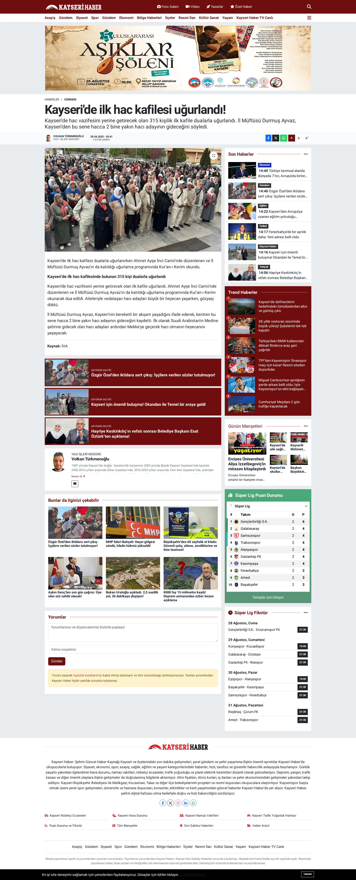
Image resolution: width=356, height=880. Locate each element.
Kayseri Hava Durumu (132, 815)
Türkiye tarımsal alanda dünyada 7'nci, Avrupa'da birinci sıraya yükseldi (282, 174)
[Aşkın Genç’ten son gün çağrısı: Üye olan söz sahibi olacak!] (75, 573)
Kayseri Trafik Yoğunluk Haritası (274, 815)
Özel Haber (243, 7)
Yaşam (227, 18)
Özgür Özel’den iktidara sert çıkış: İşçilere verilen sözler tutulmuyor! (73, 544)
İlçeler (170, 18)
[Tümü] (306, 154)
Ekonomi (126, 18)
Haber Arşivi (261, 825)
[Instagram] (178, 802)
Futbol (263, 226)
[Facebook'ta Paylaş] (268, 138)
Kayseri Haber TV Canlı (255, 18)
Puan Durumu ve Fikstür (65, 825)
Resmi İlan (187, 18)
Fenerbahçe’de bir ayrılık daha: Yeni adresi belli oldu (282, 234)
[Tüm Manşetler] (306, 426)
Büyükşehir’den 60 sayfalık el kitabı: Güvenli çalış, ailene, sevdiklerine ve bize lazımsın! (190, 546)
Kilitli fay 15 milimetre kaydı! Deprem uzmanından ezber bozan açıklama (189, 596)
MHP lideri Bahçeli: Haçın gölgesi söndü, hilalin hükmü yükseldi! (130, 544)
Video (195, 7)
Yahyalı (264, 266)
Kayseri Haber (268, 246)
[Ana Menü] (309, 18)
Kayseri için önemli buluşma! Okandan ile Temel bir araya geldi (282, 255)
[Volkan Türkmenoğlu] (58, 461)
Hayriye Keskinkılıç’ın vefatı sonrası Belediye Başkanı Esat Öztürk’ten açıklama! (282, 276)
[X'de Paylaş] (275, 138)
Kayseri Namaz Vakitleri (201, 815)
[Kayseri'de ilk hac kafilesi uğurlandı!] (133, 199)
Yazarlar (217, 7)
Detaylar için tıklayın (268, 597)
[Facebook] (162, 802)
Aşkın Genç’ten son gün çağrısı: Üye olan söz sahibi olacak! (75, 594)
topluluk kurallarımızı (88, 675)
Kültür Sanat (209, 18)
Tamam (307, 874)
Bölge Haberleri (149, 18)
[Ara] (309, 7)
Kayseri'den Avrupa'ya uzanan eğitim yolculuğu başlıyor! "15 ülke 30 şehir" (280, 214)
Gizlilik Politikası (192, 875)
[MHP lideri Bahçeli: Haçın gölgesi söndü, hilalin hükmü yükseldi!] (133, 522)
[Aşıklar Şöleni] (178, 58)
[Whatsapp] (193, 802)
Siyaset (82, 18)
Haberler (52, 99)
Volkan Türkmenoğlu (90, 458)
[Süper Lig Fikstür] (306, 612)
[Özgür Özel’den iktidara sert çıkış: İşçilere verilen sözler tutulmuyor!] (75, 522)
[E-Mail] (74, 483)
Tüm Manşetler (127, 825)
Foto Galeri (170, 7)
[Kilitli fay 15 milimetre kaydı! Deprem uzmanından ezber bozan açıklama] (191, 573)
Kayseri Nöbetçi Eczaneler (68, 815)
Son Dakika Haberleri (198, 825)
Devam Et (77, 476)
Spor (95, 18)
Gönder (57, 661)
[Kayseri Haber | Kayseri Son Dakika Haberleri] (73, 7)
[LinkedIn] (185, 802)
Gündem (66, 18)
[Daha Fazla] (291, 138)
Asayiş (50, 18)
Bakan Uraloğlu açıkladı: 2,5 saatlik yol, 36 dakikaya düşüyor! (132, 594)
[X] (170, 802)
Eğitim (263, 205)
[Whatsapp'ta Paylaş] (283, 138)
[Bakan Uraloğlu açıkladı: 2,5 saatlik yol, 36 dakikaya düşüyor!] (133, 573)
